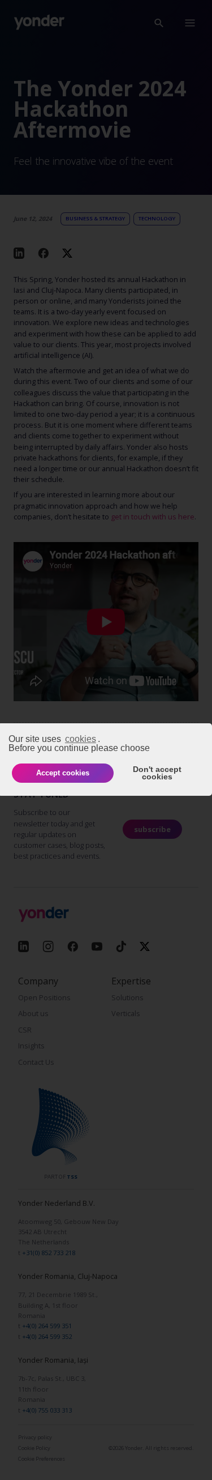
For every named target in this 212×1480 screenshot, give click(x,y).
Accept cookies (62, 773)
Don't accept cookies (157, 773)
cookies (80, 739)
